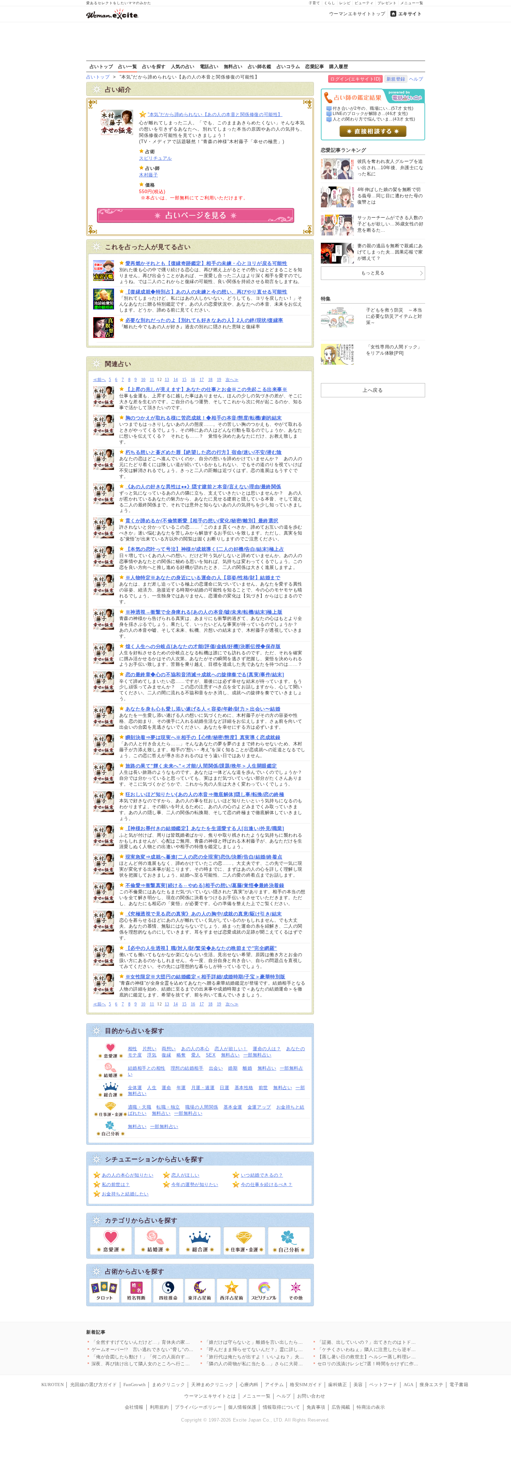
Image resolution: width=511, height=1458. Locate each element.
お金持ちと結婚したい (125, 1193)
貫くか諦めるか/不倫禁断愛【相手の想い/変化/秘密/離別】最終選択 (201, 520)
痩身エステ (431, 1384)
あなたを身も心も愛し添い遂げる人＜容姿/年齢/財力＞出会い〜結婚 (203, 709)
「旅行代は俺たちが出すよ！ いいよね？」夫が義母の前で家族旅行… (277, 1356)
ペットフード (383, 1384)
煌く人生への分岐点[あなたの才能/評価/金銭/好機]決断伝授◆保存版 (203, 646)
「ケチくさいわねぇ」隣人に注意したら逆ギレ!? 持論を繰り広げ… (388, 1349)
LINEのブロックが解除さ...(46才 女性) (370, 113)
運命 (166, 1087)
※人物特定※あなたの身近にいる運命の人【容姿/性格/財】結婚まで (203, 577)
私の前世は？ (116, 1184)
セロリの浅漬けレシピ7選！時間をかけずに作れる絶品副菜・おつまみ (391, 1363)
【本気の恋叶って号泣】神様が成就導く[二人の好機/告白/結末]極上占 (204, 549)
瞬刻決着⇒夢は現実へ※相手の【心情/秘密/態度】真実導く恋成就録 (203, 737)
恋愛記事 (314, 66)
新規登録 (396, 79)
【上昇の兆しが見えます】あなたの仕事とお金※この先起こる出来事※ (206, 389)
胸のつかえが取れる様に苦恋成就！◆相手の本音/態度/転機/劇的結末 (203, 418)
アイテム (274, 1384)
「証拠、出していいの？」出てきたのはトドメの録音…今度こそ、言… (392, 1342)
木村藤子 (148, 174)
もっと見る (373, 272)
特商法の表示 (371, 1407)
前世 (263, 1087)
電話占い (209, 66)
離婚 (247, 1068)
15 (184, 380)
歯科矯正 (337, 1384)
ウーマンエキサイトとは (210, 1396)
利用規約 (159, 1407)
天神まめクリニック (212, 1384)
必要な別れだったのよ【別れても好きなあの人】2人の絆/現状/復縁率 (204, 320)
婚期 (232, 1068)
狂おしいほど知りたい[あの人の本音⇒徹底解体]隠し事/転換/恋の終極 (204, 794)
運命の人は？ (267, 1048)
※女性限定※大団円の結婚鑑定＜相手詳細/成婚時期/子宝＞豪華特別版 (205, 976)
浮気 (151, 1055)
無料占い (233, 66)
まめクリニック (168, 1384)
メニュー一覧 (411, 3)
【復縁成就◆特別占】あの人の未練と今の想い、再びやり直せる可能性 (206, 292)
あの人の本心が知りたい (128, 1175)
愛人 (196, 1055)
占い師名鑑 (259, 66)
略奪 (181, 1055)
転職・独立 (168, 1107)
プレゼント (387, 3)
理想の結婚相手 (187, 1068)
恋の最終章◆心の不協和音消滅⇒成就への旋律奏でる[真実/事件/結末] (204, 674)
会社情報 (134, 1407)
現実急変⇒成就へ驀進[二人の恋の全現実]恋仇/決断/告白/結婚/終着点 (204, 857)
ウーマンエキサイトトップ (357, 13)
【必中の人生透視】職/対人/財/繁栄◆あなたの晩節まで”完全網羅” (201, 948)
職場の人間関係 (201, 1107)
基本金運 (233, 1107)
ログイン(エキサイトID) (355, 79)
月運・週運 (203, 1087)
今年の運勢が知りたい (194, 1184)
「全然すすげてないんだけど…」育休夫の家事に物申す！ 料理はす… (164, 1342)
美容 (358, 1384)
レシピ (345, 3)
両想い (169, 1048)
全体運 (135, 1087)
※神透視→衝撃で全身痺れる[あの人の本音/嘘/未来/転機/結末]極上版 (204, 612)
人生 (151, 1087)
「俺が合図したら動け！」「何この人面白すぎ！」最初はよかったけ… (166, 1356)
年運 (181, 1087)
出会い (216, 1068)
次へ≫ (232, 380)
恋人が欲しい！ (231, 1048)
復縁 (166, 1055)
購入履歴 (338, 66)
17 (202, 380)
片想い (150, 1048)
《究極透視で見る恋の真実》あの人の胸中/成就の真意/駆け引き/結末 (203, 914)
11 (152, 380)
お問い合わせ (311, 1396)
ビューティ (364, 3)
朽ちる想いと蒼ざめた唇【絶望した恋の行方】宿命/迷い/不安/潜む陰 (203, 452)
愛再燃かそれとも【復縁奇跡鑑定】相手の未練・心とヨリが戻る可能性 (206, 263)
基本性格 (244, 1087)
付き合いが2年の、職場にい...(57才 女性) (373, 108)
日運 (224, 1087)
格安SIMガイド (306, 1384)
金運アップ (259, 1107)
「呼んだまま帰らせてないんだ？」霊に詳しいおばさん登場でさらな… (279, 1349)
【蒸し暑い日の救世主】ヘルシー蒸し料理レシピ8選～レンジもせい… (391, 1356)
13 (167, 380)
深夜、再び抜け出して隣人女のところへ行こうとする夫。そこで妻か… (166, 1363)
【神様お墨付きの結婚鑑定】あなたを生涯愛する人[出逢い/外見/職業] (204, 828)
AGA (409, 1384)
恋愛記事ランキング (343, 150)
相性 (132, 1048)
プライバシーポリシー (198, 1407)
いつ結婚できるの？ (262, 1175)
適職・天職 (140, 1107)
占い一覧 (127, 66)
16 (193, 380)
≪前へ (99, 380)
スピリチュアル (155, 158)
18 (210, 380)
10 (143, 380)
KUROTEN (52, 1384)
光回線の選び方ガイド (93, 1384)
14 (175, 380)
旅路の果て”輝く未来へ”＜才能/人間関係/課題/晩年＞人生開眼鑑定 (201, 766)
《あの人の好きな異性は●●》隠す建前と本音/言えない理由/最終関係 (203, 486)
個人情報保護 (242, 1407)
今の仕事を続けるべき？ (267, 1184)
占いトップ (101, 66)
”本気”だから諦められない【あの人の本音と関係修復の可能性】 (215, 114)
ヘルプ (416, 79)
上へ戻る (373, 390)
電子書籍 (458, 1384)
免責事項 (316, 1407)
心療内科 (249, 1384)
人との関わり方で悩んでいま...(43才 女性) (374, 119)
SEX (211, 1055)
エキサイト (410, 13)
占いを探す (154, 66)
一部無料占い (257, 1055)
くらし (329, 3)
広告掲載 (341, 1407)
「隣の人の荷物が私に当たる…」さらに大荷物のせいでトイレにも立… (279, 1363)
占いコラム (288, 66)
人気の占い (183, 66)
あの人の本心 (195, 1048)
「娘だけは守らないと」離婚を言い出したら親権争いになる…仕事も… (279, 1342)
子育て (314, 3)
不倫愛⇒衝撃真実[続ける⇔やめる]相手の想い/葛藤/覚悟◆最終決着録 (204, 885)
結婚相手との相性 (146, 1068)
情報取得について (281, 1407)
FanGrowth (134, 1384)
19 (219, 380)
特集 (326, 298)
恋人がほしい (185, 1175)
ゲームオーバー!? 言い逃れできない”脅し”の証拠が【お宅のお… (161, 1349)
